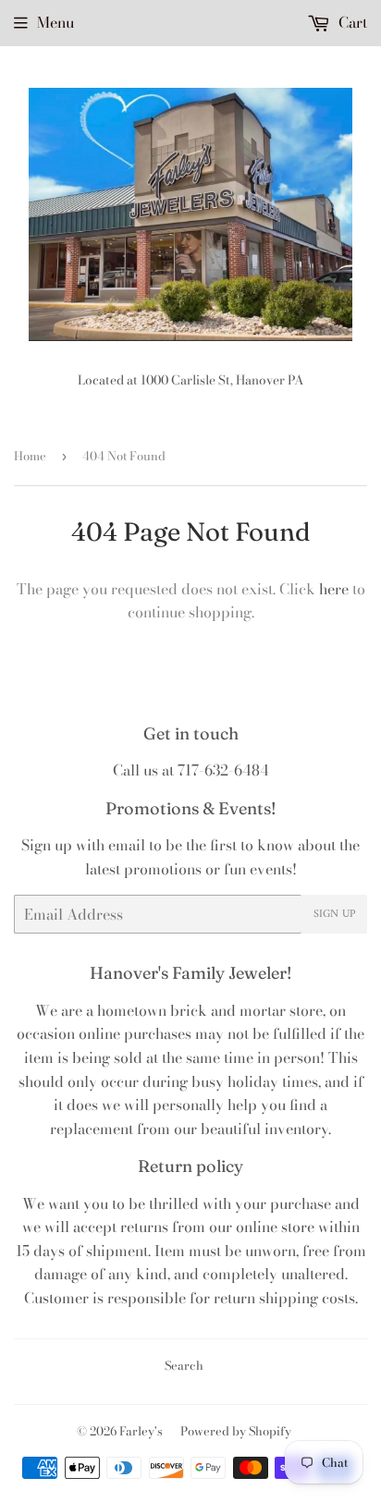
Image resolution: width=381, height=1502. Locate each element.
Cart (351, 22)
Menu (55, 22)
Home (30, 455)
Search (184, 1365)
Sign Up (334, 914)
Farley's (141, 1431)
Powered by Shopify (235, 1431)
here (334, 589)
